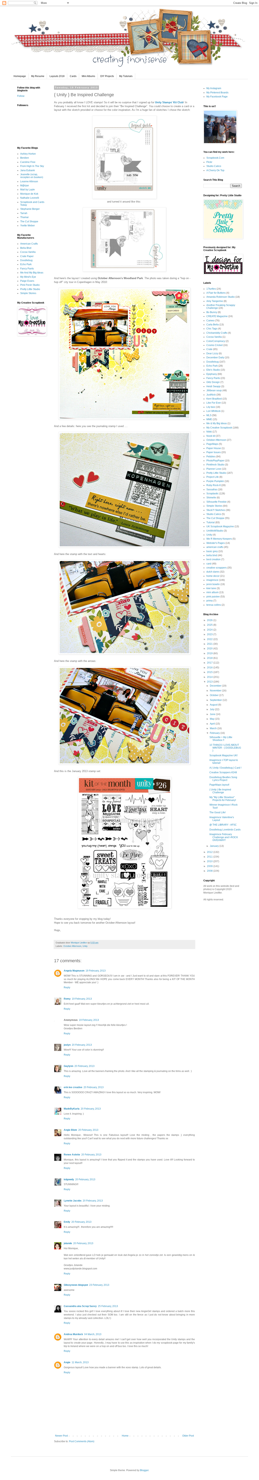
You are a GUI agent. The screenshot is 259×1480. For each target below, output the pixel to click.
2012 (210, 852)
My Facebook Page (217, 96)
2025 (210, 624)
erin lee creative (73, 1087)
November (216, 690)
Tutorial (210, 522)
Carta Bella (212, 324)
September (216, 700)
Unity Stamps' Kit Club (169, 102)
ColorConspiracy (215, 341)
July (212, 709)
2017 (210, 662)
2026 (210, 620)
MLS (208, 415)
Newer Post (61, 1435)
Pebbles (210, 456)
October (214, 695)
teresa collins (213, 604)
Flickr (209, 162)
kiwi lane (211, 588)
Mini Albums (88, 76)
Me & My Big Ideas (216, 423)
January (214, 846)
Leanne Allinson (29, 181)
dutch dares (212, 571)
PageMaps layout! (219, 784)
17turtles (211, 288)
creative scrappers (216, 567)
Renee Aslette (72, 1154)
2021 (210, 643)
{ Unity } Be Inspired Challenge (220, 791)
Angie (67, 1362)
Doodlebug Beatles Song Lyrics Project (223, 779)
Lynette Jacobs (73, 1200)
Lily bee (210, 407)
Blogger (144, 1470)
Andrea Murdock (73, 1334)
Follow (20, 96)
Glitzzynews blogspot (76, 1285)
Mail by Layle (27, 189)
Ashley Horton (28, 153)
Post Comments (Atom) (81, 1441)
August (214, 704)
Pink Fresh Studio (30, 285)
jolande (68, 1243)
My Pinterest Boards (217, 92)
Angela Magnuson (74, 970)
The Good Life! (217, 812)
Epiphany (211, 374)
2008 (210, 870)
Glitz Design (213, 382)
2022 (210, 639)
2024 (210, 629)
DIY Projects (107, 76)
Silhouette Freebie (216, 501)
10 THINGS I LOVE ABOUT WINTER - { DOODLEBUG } (225, 748)
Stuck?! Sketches (215, 510)
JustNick (211, 394)
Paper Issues (213, 452)
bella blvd (211, 555)
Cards (73, 76)
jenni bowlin (213, 584)
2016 (210, 667)
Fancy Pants (27, 268)
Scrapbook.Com (215, 157)
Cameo (210, 320)
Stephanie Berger (30, 209)
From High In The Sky (32, 166)
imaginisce (212, 580)
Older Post (188, 1435)
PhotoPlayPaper (215, 460)
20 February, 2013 (82, 1044)
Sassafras (211, 489)
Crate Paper (27, 256)
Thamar (24, 217)
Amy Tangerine (214, 301)
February (215, 733)
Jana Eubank (27, 170)
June (213, 714)
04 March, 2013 (92, 1334)
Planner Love (213, 468)
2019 (210, 653)
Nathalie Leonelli (29, 197)
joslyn (67, 1044)
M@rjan (24, 185)
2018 (210, 658)
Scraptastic (212, 493)
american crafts (214, 547)
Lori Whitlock (213, 411)
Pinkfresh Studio (215, 464)
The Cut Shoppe (29, 221)
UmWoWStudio (214, 530)
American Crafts (29, 243)
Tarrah (23, 213)
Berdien (24, 157)
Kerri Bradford (214, 398)
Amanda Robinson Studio (220, 296)
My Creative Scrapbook (219, 427)
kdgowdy (69, 1179)
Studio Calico (213, 166)
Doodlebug (26, 260)
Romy (67, 998)
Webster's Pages (215, 543)
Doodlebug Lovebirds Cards (225, 829)
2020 (210, 648)
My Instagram (213, 88)
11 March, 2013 (80, 1362)
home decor (213, 576)
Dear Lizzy (212, 353)
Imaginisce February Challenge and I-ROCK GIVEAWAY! (223, 837)
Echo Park (26, 264)
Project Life (212, 477)
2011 (210, 856)
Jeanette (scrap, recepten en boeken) (31, 176)
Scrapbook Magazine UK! (223, 755)
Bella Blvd (25, 248)
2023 (210, 634)
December (216, 685)
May (212, 718)
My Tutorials (126, 76)
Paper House (213, 448)
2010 (210, 861)
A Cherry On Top (215, 170)
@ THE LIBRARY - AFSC (223, 824)
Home (125, 1435)
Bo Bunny (211, 312)
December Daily (215, 357)
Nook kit (210, 436)
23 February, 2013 (99, 1285)
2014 (210, 677)
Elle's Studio (213, 369)
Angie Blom (70, 1130)
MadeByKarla (72, 1108)
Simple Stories (28, 293)
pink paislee (213, 596)
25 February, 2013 (108, 1306)
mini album (212, 592)
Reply (67, 987)
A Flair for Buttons (216, 292)
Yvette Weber (27, 225)
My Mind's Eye (28, 276)
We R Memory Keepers (219, 538)
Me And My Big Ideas (31, 272)
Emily (67, 1221)
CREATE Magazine (217, 316)
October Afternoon (72, 946)
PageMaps (212, 444)
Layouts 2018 (57, 76)
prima (209, 600)
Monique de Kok (29, 193)
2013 (210, 681)
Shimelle (211, 497)
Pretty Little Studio (30, 289)
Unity (85, 946)
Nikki (209, 431)
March (213, 728)
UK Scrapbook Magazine (220, 526)
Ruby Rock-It (213, 485)
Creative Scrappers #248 (223, 772)
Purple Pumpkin (215, 481)
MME (209, 419)
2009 (210, 866)
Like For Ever (213, 402)
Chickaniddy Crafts (216, 332)
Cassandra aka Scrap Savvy (80, 1306)
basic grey (212, 551)
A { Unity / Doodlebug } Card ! (225, 767)
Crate (209, 349)
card (208, 563)
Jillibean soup (214, 390)
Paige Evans (27, 281)
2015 (210, 672)
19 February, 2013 (96, 970)
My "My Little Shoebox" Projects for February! (222, 799)
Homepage (20, 76)
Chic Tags (211, 328)
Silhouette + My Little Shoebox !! (220, 739)
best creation (213, 559)
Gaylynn (68, 1066)
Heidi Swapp (213, 386)
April (212, 723)
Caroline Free (27, 162)
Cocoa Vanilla (28, 252)
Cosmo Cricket (214, 345)
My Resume (37, 76)
